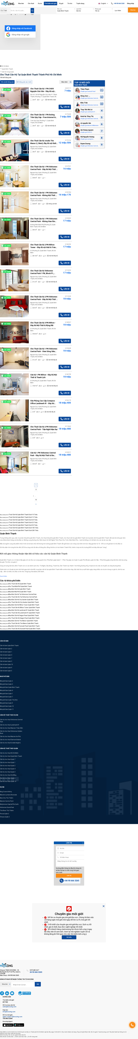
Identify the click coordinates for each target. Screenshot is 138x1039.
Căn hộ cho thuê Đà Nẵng (8, 775)
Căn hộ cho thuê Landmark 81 (9, 725)
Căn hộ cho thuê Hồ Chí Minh (9, 753)
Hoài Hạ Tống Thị (86, 116)
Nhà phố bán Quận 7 (6, 697)
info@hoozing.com (9, 1011)
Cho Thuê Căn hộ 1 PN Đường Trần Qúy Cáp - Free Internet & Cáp (43, 116)
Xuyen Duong (85, 144)
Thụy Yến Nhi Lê (86, 110)
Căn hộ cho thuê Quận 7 (7, 759)
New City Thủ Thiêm (6, 798)
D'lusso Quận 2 (5, 817)
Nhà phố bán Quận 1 (6, 693)
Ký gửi (61, 3)
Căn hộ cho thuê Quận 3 (7, 772)
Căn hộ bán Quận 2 (6, 648)
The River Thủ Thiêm (7, 810)
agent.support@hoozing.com (12, 1016)
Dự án (40, 3)
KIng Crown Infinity (6, 791)
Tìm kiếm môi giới (50, 3)
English (103, 3)
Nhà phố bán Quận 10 (7, 706)
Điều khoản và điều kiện (6, 1036)
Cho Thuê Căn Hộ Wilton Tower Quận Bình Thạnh (24, 607)
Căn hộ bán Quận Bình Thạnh (9, 645)
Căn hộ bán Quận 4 (6, 655)
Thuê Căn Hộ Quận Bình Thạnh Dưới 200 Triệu (23, 530)
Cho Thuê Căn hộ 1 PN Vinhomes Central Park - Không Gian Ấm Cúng (43, 220)
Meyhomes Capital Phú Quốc (9, 804)
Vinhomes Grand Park (7, 807)
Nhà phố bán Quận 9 (6, 703)
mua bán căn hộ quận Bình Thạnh (98, 538)
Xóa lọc (132, 10)
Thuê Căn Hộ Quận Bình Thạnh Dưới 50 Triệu (23, 525)
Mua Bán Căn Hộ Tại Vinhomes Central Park (22, 594)
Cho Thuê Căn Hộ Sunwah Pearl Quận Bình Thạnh (24, 628)
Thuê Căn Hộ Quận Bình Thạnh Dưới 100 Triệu (23, 528)
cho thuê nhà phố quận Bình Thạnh (52, 538)
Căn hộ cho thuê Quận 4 (7, 769)
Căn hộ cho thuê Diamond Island (10, 739)
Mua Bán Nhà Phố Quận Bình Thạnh (19, 591)
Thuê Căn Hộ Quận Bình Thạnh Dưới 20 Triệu (23, 520)
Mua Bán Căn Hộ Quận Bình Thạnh (19, 589)
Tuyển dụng (80, 3)
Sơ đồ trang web (32, 1036)
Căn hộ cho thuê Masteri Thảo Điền (11, 728)
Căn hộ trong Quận (8, 72)
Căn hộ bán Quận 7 (6, 658)
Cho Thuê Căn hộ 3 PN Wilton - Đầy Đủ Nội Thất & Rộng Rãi (43, 324)
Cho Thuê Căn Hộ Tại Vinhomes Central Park (22, 597)
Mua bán (21, 3)
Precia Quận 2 (4, 813)
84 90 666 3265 (36, 972)
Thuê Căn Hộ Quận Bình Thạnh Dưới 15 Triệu (23, 517)
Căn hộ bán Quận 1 (6, 652)
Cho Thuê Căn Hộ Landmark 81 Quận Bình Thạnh (24, 613)
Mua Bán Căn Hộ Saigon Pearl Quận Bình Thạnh (23, 615)
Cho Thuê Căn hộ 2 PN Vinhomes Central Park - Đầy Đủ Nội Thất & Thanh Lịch (44, 298)
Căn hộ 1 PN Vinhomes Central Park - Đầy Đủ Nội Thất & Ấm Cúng (43, 454)
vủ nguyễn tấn (85, 123)
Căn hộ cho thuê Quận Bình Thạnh (11, 756)
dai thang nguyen (86, 130)
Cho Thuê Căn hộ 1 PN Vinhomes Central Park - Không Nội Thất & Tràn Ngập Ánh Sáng (43, 194)
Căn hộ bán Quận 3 (6, 661)
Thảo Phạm (84, 89)
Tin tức (69, 3)
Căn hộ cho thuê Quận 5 (7, 778)
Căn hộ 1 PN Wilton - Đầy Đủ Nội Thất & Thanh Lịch (43, 376)
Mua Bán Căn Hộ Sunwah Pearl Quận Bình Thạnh (24, 626)
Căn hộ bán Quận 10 (6, 664)
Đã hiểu (69, 937)
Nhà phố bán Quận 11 (7, 709)
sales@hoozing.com (9, 1007)
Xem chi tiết (14, 98)
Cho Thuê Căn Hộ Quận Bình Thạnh (19, 584)
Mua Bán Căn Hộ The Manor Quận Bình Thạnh (23, 621)
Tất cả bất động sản (7, 82)
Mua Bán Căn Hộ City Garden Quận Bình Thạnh (23, 599)
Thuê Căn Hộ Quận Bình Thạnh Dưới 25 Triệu (23, 522)
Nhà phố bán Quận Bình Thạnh (9, 687)
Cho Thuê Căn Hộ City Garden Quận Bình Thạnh (23, 602)
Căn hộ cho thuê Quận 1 (7, 762)
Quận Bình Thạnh (7, 69)
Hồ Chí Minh (5, 66)
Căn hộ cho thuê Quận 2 (7, 765)
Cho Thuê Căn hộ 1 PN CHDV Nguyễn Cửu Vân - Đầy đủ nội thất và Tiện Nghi (42, 90)
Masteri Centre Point (7, 801)
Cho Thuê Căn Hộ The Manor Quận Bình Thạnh (23, 623)
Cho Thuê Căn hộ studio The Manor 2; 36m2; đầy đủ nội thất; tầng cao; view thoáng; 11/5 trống (43, 142)
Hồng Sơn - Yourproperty (85, 96)
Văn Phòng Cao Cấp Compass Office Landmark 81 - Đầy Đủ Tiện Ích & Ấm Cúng (42, 402)
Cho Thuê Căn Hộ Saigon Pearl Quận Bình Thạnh (23, 618)
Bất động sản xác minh (24, 82)
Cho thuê (31, 3)
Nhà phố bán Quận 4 (6, 690)
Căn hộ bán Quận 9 (6, 667)
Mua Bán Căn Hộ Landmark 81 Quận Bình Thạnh (23, 610)
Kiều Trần (84, 103)
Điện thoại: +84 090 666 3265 (9, 975)
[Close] (83, 843)
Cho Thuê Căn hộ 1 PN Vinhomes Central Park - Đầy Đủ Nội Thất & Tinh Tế (44, 168)
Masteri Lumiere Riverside (8, 795)
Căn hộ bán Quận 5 (6, 671)
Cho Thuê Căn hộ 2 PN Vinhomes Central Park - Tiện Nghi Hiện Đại (43, 428)
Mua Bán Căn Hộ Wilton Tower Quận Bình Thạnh (23, 605)
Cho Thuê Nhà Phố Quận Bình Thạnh (20, 586)
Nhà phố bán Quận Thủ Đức (9, 700)
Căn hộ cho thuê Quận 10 (8, 781)
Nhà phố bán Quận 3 (6, 684)
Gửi (38, 984)
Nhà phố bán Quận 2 (6, 681)
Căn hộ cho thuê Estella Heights (10, 743)
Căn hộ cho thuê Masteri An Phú (10, 736)
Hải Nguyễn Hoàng (87, 137)
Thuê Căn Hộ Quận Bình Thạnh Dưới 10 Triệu (23, 514)
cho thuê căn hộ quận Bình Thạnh (74, 538)
